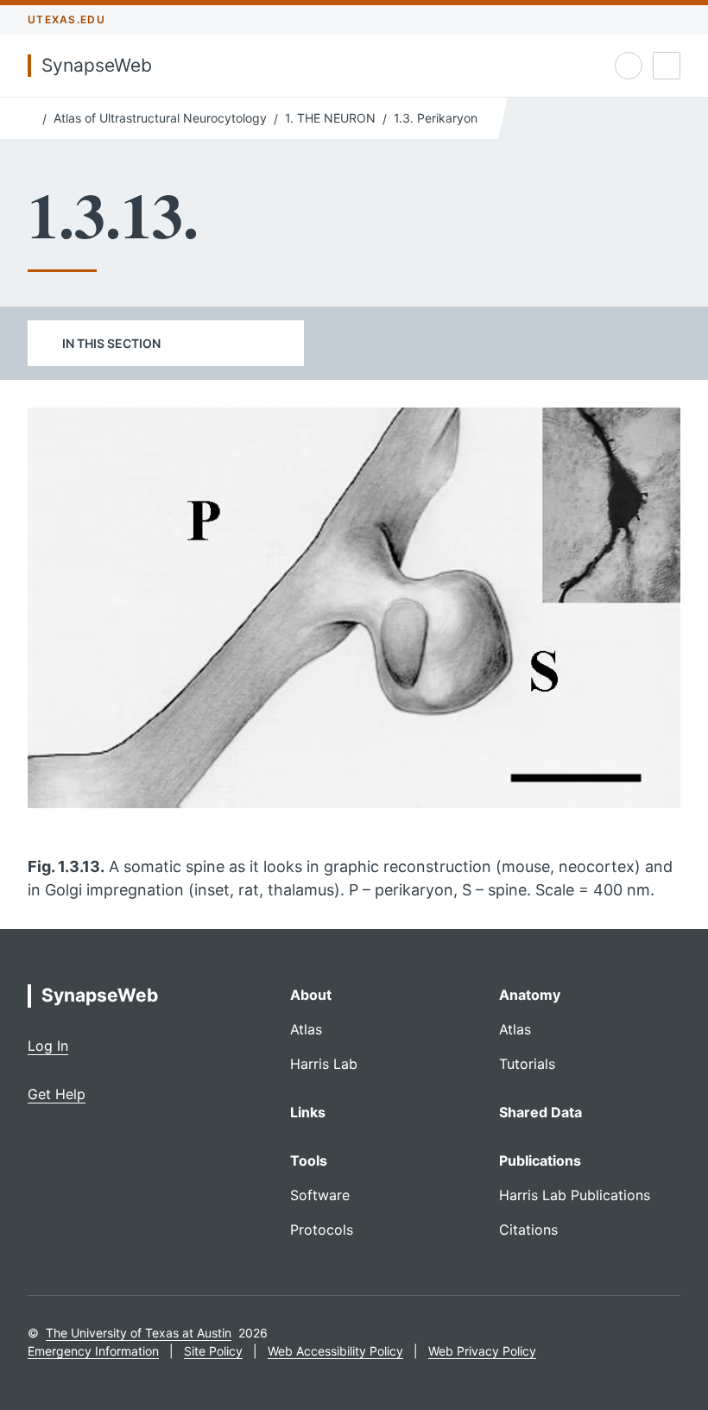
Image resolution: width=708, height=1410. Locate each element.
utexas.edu (66, 19)
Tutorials (527, 1063)
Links (308, 1112)
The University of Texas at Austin (138, 1332)
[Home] (31, 116)
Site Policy (213, 1351)
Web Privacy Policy (482, 1351)
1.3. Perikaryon (435, 118)
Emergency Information (93, 1351)
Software (320, 1195)
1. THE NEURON (330, 118)
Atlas (306, 1029)
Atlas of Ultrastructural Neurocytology (160, 118)
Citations (528, 1229)
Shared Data (540, 1112)
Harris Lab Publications (574, 1195)
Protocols (321, 1229)
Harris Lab (323, 1063)
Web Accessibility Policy (335, 1351)
